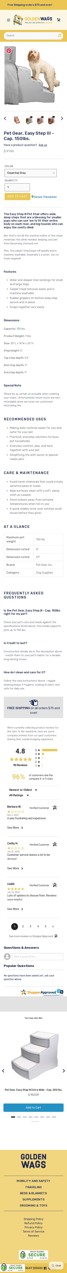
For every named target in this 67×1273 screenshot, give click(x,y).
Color (9, 166)
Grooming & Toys (33, 1205)
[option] (17, 120)
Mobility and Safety (33, 1181)
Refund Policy (33, 1223)
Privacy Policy (34, 1227)
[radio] (47, 750)
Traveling (33, 1187)
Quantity (11, 180)
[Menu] (8, 19)
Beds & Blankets (33, 1193)
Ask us (43, 145)
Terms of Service (33, 1231)
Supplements (33, 1199)
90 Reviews (23, 765)
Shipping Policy (33, 1219)
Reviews (33, 1235)
